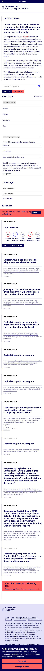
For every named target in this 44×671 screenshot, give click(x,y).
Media (18, 618)
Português (6, 430)
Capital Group (11, 227)
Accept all (22, 661)
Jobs (12, 618)
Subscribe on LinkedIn (35, 620)
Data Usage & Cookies (28, 618)
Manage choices (22, 667)
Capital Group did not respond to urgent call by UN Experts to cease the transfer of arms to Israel (21, 324)
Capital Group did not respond (18, 355)
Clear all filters (7, 198)
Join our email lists (20, 620)
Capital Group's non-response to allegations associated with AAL (19, 261)
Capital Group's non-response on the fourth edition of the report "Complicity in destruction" (22, 410)
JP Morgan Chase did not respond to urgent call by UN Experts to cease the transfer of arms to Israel (22, 292)
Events (7, 618)
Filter (5, 92)
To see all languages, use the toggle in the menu (19, 142)
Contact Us (8, 620)
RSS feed (17, 92)
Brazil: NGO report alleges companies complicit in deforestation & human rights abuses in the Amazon (21, 450)
